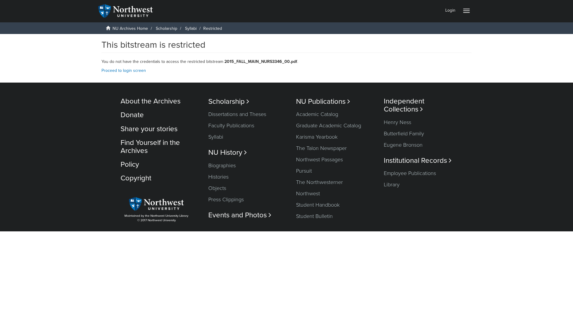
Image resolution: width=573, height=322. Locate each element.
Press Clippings (226, 199)
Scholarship (166, 28)
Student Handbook (318, 205)
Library (392, 184)
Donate (132, 115)
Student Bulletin (314, 216)
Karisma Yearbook (317, 137)
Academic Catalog (317, 114)
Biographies (222, 165)
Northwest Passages (319, 159)
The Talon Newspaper (321, 148)
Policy (130, 164)
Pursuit (304, 171)
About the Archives (151, 101)
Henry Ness (397, 122)
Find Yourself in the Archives (150, 146)
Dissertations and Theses (237, 114)
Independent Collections (404, 105)
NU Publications (323, 101)
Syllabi (191, 28)
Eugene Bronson (403, 145)
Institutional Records (418, 160)
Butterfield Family (404, 133)
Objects (217, 188)
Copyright (136, 178)
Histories (218, 177)
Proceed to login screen (123, 70)
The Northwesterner (319, 182)
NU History (227, 152)
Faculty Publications (231, 125)
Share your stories (149, 129)
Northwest (308, 193)
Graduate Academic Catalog (328, 125)
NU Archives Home (130, 28)
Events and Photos (239, 215)
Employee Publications (410, 173)
